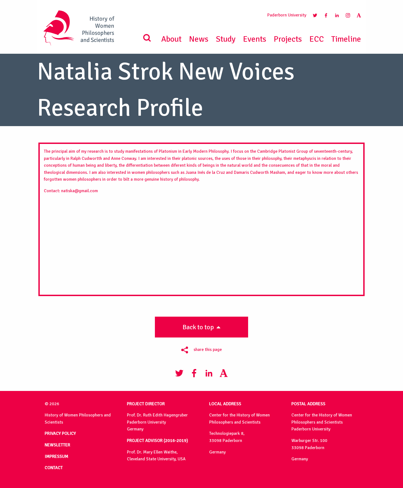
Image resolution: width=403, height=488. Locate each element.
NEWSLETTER (57, 445)
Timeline (346, 39)
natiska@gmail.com (79, 191)
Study (225, 39)
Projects (288, 39)
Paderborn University (286, 15)
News (198, 39)
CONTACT (54, 467)
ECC (316, 39)
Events (254, 39)
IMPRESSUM (56, 456)
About (171, 39)
